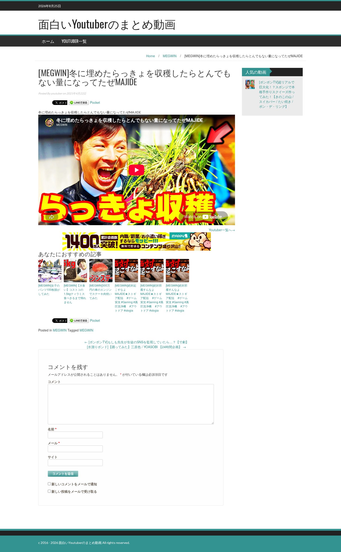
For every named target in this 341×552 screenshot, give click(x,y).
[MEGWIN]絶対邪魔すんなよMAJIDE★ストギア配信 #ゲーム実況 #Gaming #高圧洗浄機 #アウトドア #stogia (151, 297)
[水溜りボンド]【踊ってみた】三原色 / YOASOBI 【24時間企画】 (136, 346)
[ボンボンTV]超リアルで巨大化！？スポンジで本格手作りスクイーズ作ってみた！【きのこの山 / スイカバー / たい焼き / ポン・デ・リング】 (277, 94)
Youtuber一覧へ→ (222, 229)
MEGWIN (170, 56)
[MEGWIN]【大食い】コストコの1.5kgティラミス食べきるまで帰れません (75, 293)
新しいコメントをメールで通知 (74, 484)
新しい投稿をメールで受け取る (74, 491)
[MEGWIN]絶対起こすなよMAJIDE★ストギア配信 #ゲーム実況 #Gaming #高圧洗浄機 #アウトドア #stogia (126, 297)
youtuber (56, 93)
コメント (54, 382)
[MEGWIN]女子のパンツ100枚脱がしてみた (49, 289)
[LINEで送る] (78, 102)
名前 (52, 429)
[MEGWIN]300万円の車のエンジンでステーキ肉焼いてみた (100, 291)
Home (150, 56)
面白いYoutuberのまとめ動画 (107, 23)
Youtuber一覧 (74, 41)
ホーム (48, 41)
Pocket (95, 102)
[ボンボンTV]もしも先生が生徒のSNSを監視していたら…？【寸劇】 (136, 342)
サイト (53, 457)
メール (54, 443)
